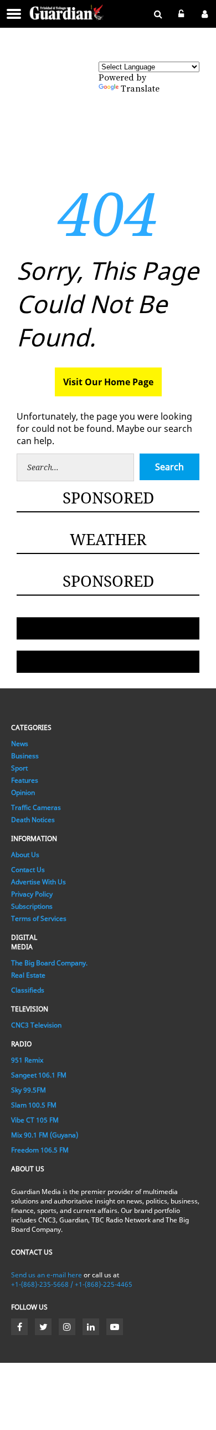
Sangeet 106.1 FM (38, 1075)
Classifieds (27, 990)
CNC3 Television (36, 1025)
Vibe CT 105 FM (35, 1120)
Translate (140, 88)
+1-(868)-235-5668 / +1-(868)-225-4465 (71, 1284)
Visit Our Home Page (108, 382)
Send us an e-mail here (46, 1275)
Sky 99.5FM (28, 1090)
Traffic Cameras (36, 807)
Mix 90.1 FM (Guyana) (44, 1135)
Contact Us (28, 869)
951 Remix (27, 1060)
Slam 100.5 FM (33, 1105)
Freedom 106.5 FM (40, 1150)
